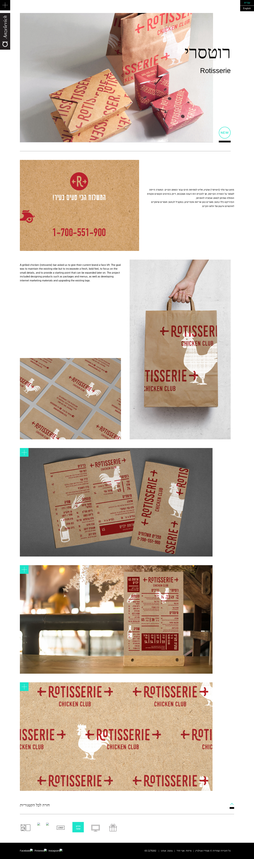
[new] (225, 133)
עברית (247, 2)
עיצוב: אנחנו (167, 850)
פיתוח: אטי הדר (184, 850)
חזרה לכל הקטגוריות (35, 805)
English (247, 8)
